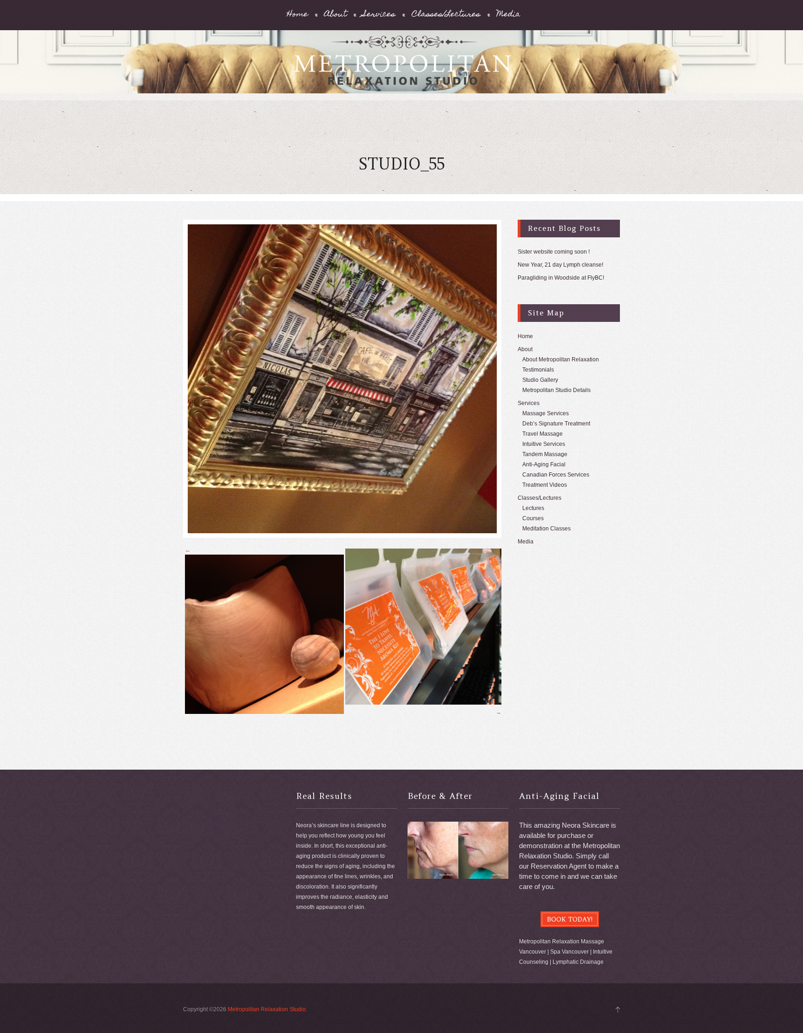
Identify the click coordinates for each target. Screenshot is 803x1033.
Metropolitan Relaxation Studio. (267, 1009)
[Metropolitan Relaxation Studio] (401, 66)
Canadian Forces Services (555, 474)
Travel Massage (542, 434)
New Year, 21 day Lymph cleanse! (560, 265)
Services (379, 15)
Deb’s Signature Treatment (556, 423)
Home (297, 15)
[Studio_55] (342, 379)
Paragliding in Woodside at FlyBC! (561, 278)
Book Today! (569, 919)
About (335, 15)
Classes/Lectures (446, 15)
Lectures (533, 508)
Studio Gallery (540, 380)
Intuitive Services (543, 444)
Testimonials (538, 369)
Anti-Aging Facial (544, 464)
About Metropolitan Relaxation (560, 359)
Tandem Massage (544, 454)
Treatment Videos (544, 485)
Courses (533, 518)
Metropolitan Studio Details (556, 390)
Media (508, 15)
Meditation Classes (546, 528)
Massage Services (545, 413)
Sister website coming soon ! (554, 251)
